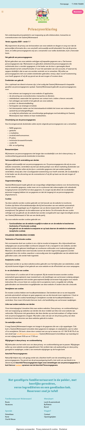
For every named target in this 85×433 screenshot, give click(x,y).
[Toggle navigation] (2, 11)
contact (19, 365)
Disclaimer (63, 429)
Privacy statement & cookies (47, 429)
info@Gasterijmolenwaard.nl (28, 334)
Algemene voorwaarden (25, 429)
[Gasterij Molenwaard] (42, 15)
